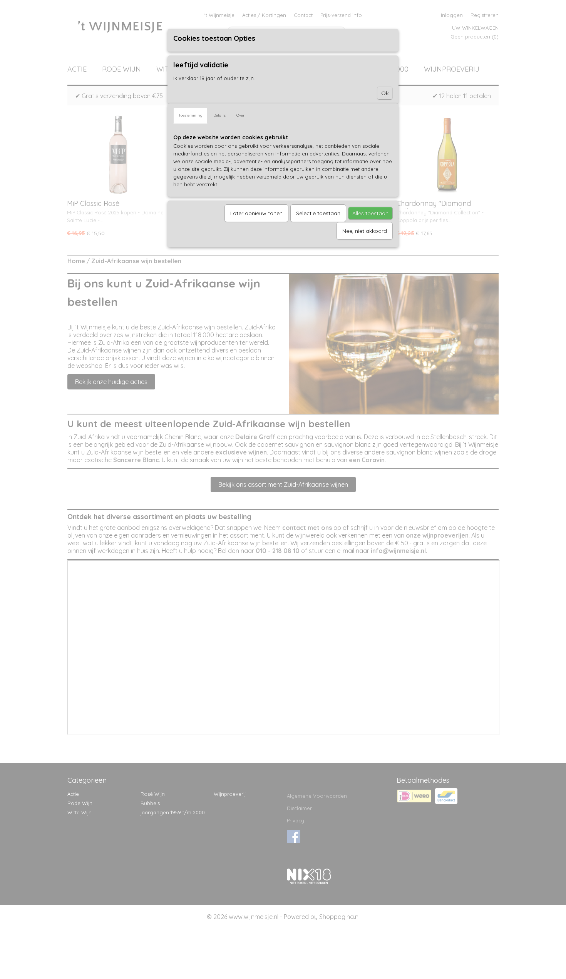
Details (219, 115)
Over (240, 115)
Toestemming (190, 115)
